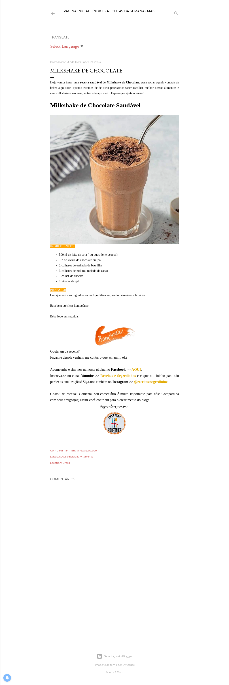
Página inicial (77, 11)
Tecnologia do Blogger (118, 656)
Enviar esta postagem (85, 450)
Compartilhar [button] (59, 450)
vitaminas (86, 456)
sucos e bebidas (69, 456)
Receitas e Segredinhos (118, 376)
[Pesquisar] (176, 12)
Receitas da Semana (125, 11)
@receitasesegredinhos (151, 382)
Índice (98, 11)
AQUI (136, 369)
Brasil (66, 462)
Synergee (129, 664)
